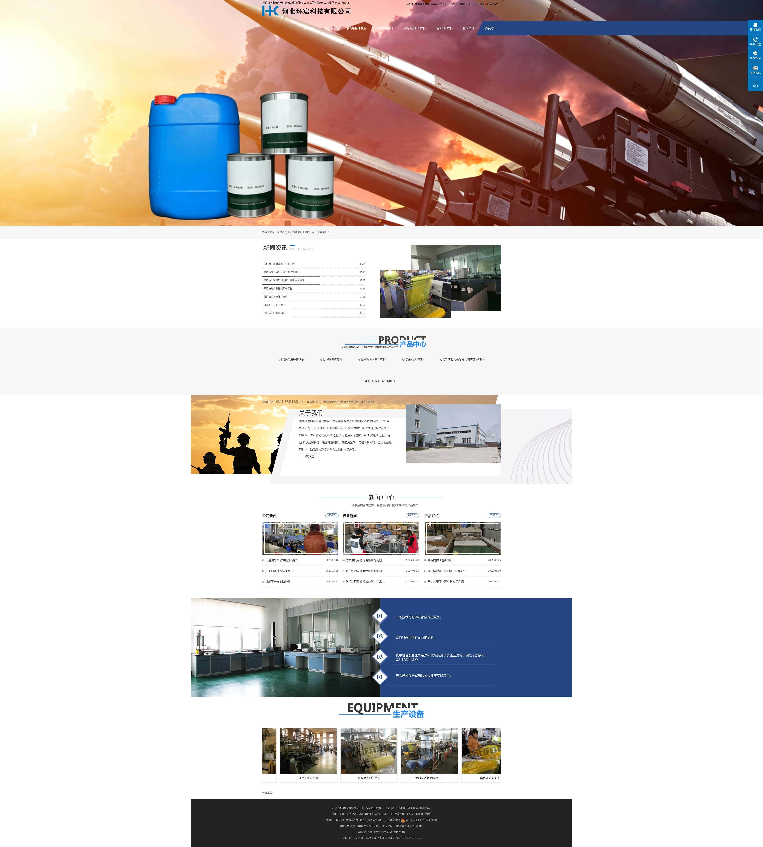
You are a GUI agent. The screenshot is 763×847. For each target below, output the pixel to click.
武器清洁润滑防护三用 (370, 778)
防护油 (409, 4)
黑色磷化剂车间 (430, 778)
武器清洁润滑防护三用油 (303, 232)
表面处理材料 (422, 4)
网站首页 (309, 28)
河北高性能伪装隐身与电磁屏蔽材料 (461, 359)
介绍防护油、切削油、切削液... (447, 570)
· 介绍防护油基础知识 (313, 313)
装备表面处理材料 (414, 28)
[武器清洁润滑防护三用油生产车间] (370, 751)
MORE (309, 456)
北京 (368, 838)
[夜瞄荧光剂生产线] (309, 751)
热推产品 (346, 838)
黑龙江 (412, 838)
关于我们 (330, 28)
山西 (395, 838)
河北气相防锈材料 (331, 359)
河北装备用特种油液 (291, 359)
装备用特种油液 (356, 28)
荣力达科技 (399, 832)
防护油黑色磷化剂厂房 (490, 778)
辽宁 (400, 838)
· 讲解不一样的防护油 (313, 305)
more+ (332, 515)
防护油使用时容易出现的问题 (364, 560)
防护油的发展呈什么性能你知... (365, 570)
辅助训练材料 (444, 28)
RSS (469, 4)
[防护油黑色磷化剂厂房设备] (490, 751)
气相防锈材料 (384, 28)
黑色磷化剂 (324, 232)
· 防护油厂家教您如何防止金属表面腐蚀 (313, 280)
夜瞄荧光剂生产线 (309, 778)
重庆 (384, 838)
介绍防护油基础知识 (440, 560)
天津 (374, 838)
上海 (379, 838)
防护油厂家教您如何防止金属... (365, 581)
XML (475, 4)
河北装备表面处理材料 (372, 359)
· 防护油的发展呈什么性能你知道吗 (313, 272)
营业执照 (426, 814)
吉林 (406, 838)
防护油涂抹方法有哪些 (279, 570)
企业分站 (449, 4)
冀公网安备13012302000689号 (421, 820)
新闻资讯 (468, 28)
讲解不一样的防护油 (277, 581)
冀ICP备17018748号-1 (369, 832)
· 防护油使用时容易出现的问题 (313, 264)
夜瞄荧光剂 (437, 4)
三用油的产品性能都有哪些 (282, 560)
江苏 (419, 838)
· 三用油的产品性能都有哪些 (313, 288)
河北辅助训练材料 (412, 359)
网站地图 (460, 4)
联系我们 (490, 28)
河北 (390, 838)
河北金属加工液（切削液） (381, 381)
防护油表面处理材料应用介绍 (446, 581)
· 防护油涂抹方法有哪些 (313, 296)
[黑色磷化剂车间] (430, 751)
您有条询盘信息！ (490, 4)
